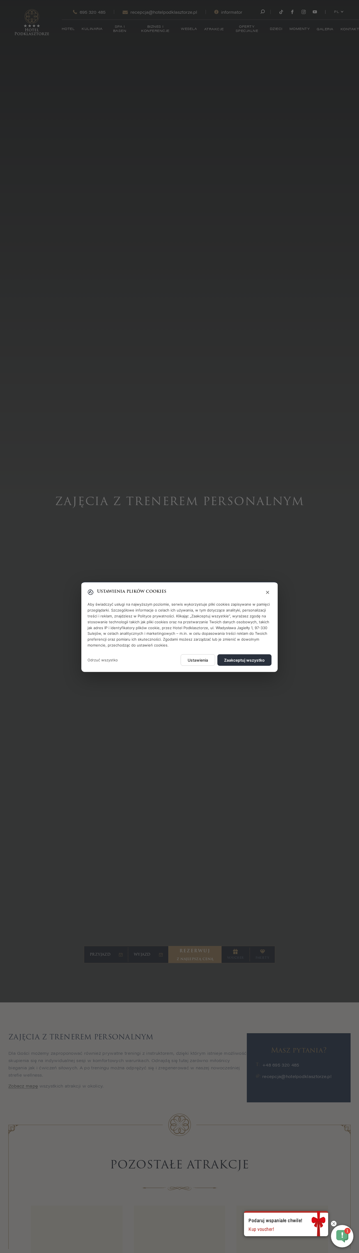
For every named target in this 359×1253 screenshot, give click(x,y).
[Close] (267, 592)
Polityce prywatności (156, 615)
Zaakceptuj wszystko (244, 659)
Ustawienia (198, 659)
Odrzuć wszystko (103, 659)
